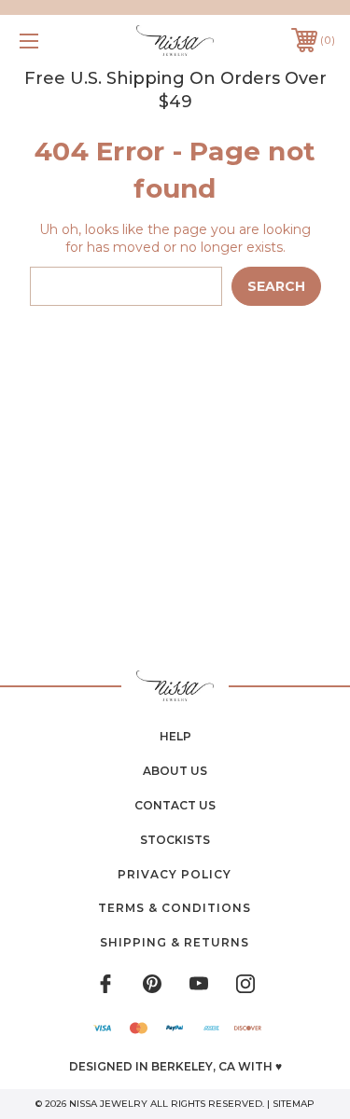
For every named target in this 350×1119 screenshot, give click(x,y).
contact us (175, 805)
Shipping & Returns (174, 942)
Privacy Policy (174, 874)
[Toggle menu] (51, 40)
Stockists (175, 840)
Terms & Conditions (174, 908)
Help (175, 736)
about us (175, 771)
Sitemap (294, 1104)
